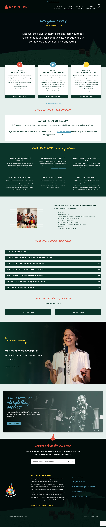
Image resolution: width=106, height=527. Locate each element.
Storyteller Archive (78, 481)
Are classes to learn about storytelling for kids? (26, 281)
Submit (68, 461)
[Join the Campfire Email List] (99, 4)
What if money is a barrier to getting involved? (25, 275)
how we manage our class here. (58, 168)
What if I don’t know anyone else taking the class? (26, 263)
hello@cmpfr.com (22, 516)
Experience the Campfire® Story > (42, 505)
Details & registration (86, 96)
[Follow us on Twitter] (99, 6)
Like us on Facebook (78, 491)
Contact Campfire (77, 476)
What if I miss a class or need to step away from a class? (29, 257)
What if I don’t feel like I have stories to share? (25, 269)
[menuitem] (58, 7)
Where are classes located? (17, 251)
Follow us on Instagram (79, 496)
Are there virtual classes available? (20, 287)
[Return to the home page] (20, 7)
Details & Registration (19, 96)
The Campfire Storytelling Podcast (83, 486)
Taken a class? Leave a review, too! (53, 103)
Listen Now (15, 423)
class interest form (64, 132)
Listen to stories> (54, 1)
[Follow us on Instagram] (99, 9)
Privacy (98, 516)
